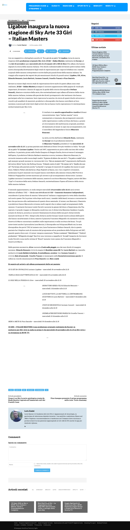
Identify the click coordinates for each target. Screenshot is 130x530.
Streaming (17, 23)
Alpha (54, 489)
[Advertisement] (24, 127)
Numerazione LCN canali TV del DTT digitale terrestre (68, 523)
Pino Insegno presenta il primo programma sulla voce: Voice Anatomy (69, 399)
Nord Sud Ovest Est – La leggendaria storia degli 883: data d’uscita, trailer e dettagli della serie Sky (47, 506)
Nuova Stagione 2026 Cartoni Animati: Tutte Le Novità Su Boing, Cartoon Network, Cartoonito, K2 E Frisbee (101, 55)
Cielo (11, 390)
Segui (118, 32)
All (33, 489)
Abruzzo (47, 489)
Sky (24, 390)
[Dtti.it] (14, 7)
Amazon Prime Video (64, 489)
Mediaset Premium (102, 523)
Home (11, 23)
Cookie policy (47, 525)
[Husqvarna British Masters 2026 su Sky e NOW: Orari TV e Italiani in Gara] (116, 92)
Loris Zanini (22, 45)
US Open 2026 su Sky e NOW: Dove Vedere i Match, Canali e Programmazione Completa (19, 506)
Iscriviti (117, 40)
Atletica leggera (70, 499)
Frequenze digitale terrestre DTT (28, 523)
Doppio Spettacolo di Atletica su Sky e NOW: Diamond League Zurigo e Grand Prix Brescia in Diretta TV (74, 506)
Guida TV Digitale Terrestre (45, 523)
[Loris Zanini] (10, 45)
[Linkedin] (25, 425)
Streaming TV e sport (90, 523)
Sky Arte (30, 390)
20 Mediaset (39, 489)
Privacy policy (38, 525)
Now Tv (24, 23)
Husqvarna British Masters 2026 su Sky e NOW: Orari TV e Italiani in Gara (101, 92)
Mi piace (118, 28)
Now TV (17, 390)
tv (46, 390)
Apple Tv (75, 489)
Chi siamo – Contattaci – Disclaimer (23, 525)
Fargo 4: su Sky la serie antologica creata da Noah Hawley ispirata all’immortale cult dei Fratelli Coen (26, 400)
